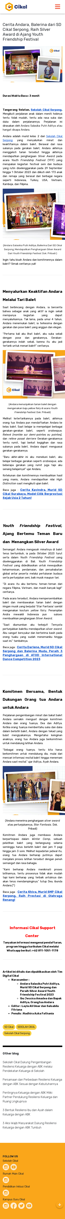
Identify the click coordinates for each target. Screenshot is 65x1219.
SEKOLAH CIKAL (26, 1027)
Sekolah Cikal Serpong (17, 1033)
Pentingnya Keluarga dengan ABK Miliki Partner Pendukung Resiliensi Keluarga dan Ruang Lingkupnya (30, 1097)
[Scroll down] (59, 1204)
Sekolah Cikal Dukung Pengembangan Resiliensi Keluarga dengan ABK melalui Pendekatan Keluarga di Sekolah (27, 1066)
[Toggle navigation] (57, 7)
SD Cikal (9, 1027)
